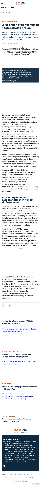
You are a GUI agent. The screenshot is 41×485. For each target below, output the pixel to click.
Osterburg (20, 453)
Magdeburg (9, 451)
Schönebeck (31, 455)
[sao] (20, 431)
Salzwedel (8, 455)
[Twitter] (4, 466)
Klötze (23, 450)
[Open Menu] (2, 3)
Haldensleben (9, 448)
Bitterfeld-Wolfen (30, 442)
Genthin (18, 446)
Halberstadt (28, 446)
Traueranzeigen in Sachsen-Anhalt (19, 478)
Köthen (30, 450)
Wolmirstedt (9, 461)
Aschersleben (7, 442)
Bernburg (18, 442)
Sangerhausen (19, 455)
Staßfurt (8, 457)
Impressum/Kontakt (18, 474)
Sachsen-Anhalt (8, 7)
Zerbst (24, 461)
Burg (6, 444)
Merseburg (19, 451)
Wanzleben (25, 457)
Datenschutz (32, 474)
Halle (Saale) (21, 448)
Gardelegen (9, 446)
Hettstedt (8, 450)
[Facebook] (10, 466)
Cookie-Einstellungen (19, 481)
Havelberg (31, 448)
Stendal (16, 457)
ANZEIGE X (36, 484)
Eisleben (26, 444)
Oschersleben (10, 453)
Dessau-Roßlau (16, 444)
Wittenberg (31, 459)
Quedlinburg (31, 453)
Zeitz (17, 461)
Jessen (16, 450)
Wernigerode (19, 459)
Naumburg (29, 451)
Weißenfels (9, 459)
